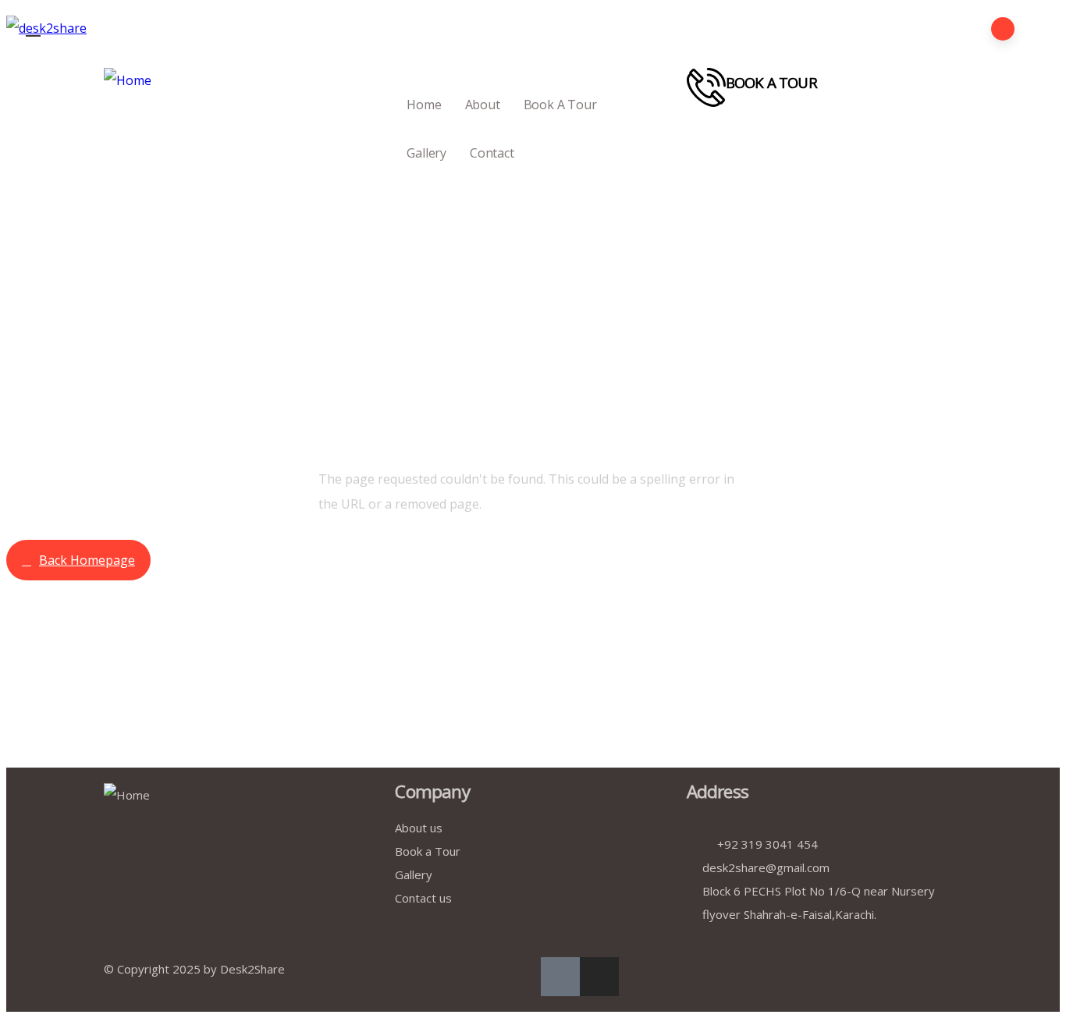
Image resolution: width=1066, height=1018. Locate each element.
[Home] (127, 80)
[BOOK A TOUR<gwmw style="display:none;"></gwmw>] (706, 87)
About (482, 104)
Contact (492, 152)
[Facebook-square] (560, 976)
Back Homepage (87, 560)
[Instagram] (599, 976)
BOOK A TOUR (771, 82)
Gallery (426, 152)
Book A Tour (560, 104)
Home (424, 104)
